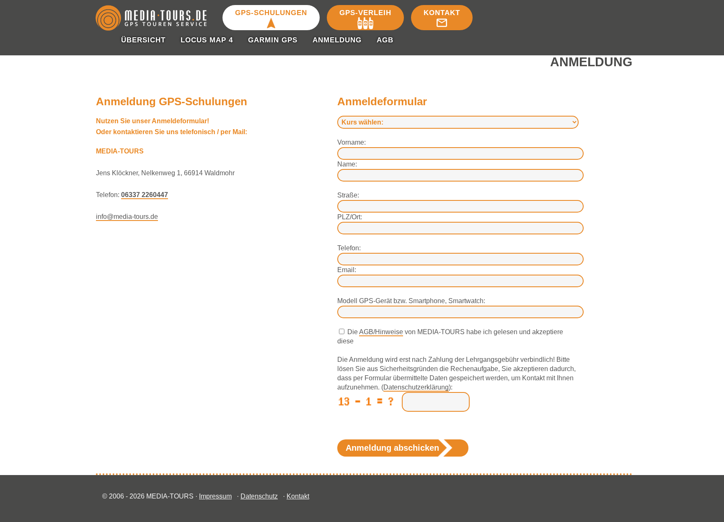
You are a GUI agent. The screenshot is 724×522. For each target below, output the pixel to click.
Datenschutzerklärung (416, 387)
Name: (347, 164)
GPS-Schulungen (271, 13)
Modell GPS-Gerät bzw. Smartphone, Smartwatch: (411, 300)
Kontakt (442, 13)
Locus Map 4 (207, 40)
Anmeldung (337, 40)
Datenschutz (259, 496)
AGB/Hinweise (381, 331)
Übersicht (143, 40)
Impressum (215, 496)
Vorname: (351, 142)
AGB (385, 40)
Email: (346, 269)
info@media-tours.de (127, 216)
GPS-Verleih (365, 13)
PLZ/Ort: (349, 217)
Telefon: (349, 248)
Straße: (348, 195)
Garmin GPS (272, 40)
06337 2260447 (144, 194)
